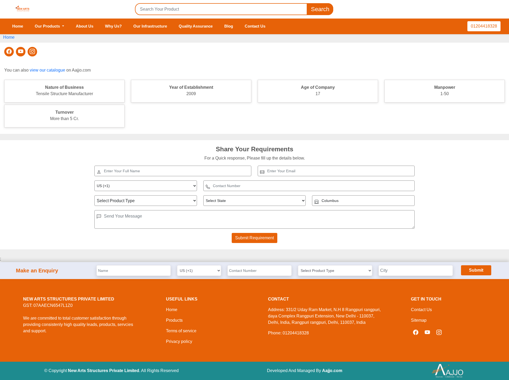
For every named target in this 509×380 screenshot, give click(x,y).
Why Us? (113, 26)
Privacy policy (179, 341)
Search (320, 9)
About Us (84, 26)
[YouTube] (20, 51)
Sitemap (419, 320)
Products (174, 320)
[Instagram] (32, 51)
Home (17, 26)
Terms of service (181, 331)
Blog (228, 26)
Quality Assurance (196, 26)
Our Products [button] (48, 26)
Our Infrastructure (150, 26)
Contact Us (255, 26)
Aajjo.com (332, 370)
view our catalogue (47, 70)
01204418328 (484, 26)
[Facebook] (9, 51)
